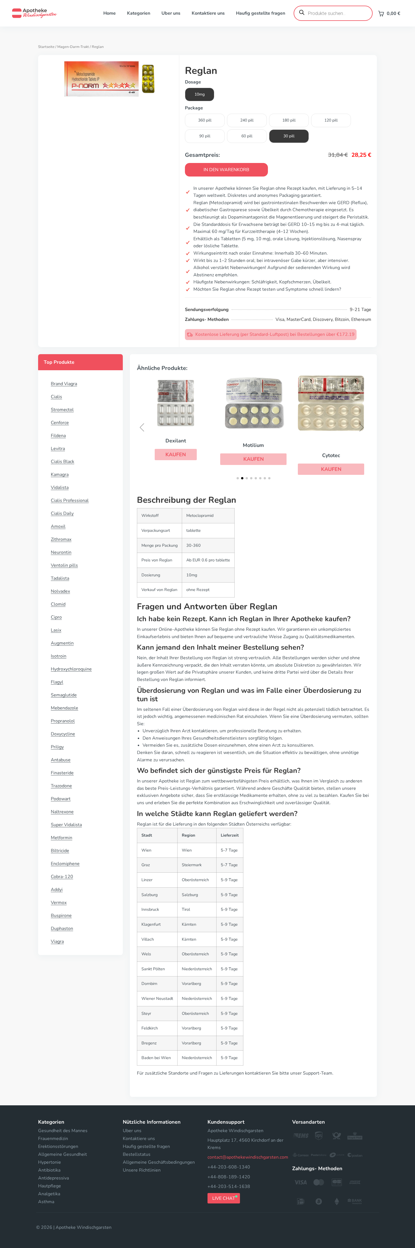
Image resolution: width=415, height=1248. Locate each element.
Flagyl (57, 682)
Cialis (56, 397)
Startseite (46, 46)
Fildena (58, 436)
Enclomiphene (65, 864)
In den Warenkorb (226, 170)
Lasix (56, 630)
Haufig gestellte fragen (260, 13)
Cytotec (331, 455)
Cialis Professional (70, 500)
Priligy (57, 747)
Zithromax (61, 539)
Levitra (58, 449)
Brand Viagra (64, 384)
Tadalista (60, 578)
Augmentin (62, 643)
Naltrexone (62, 812)
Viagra (57, 941)
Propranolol (63, 721)
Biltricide (60, 851)
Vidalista (60, 487)
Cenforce (60, 423)
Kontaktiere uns (208, 13)
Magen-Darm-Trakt (73, 46)
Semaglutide (64, 695)
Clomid (58, 604)
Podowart (61, 799)
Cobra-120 (62, 877)
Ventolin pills (64, 565)
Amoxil (58, 526)
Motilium (253, 445)
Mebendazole (64, 708)
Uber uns (170, 13)
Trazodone (61, 786)
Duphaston (62, 928)
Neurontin (61, 552)
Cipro (56, 617)
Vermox (59, 902)
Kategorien (138, 13)
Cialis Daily (62, 513)
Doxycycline (63, 734)
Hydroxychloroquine (71, 669)
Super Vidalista (66, 825)
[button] (176, 454)
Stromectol (62, 410)
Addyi (57, 890)
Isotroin (58, 656)
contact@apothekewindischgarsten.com (247, 1157)
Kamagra (60, 474)
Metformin (61, 838)
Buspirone (61, 915)
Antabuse (61, 760)
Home (109, 13)
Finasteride (62, 773)
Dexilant (175, 440)
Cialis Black (62, 461)
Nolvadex (60, 591)
